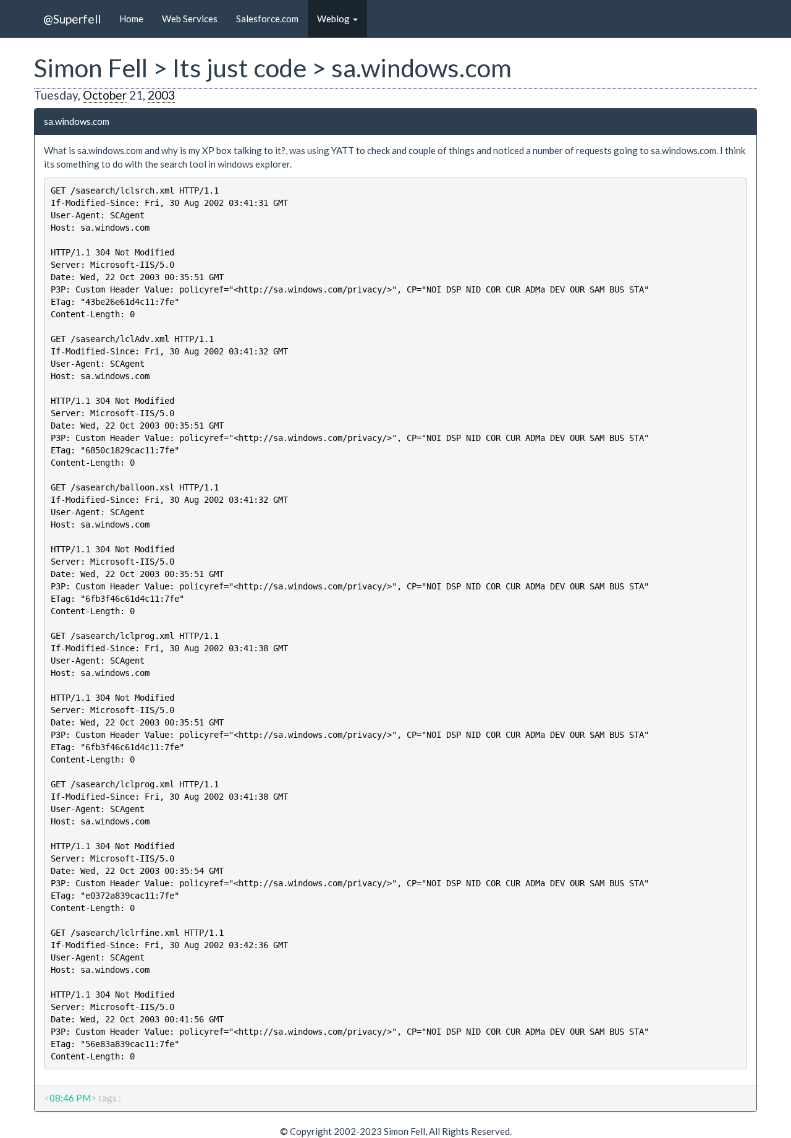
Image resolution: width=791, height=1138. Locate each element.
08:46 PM (70, 1097)
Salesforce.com (267, 18)
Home (131, 18)
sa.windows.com (76, 121)
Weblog (334, 18)
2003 (161, 95)
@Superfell (72, 19)
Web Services (190, 18)
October (105, 95)
